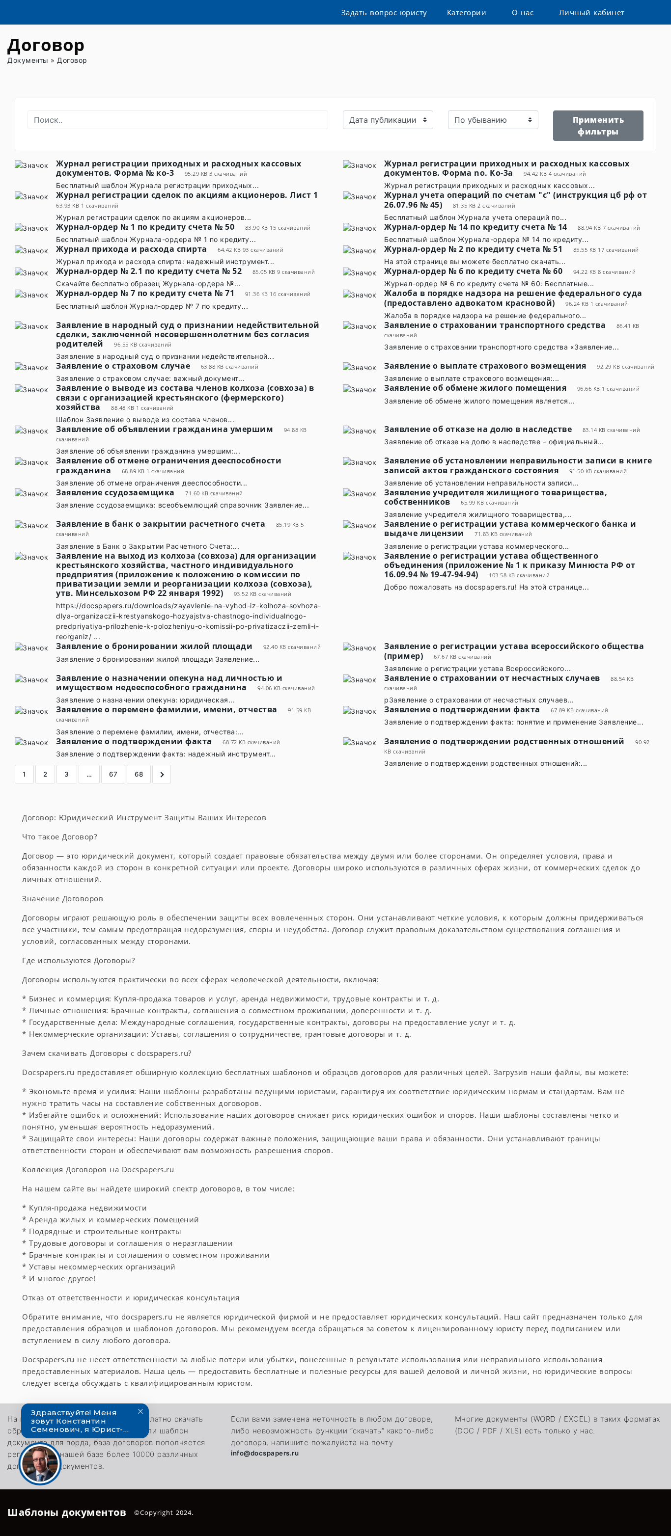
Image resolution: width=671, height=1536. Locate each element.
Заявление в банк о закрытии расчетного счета (160, 523)
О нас (523, 12)
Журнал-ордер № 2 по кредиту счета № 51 (473, 248)
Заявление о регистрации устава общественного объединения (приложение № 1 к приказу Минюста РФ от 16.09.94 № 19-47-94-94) (510, 565)
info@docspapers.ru (265, 1453)
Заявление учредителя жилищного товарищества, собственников (495, 497)
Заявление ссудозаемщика (115, 492)
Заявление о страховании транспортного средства (495, 325)
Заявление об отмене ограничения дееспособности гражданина (168, 465)
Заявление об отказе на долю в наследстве (478, 429)
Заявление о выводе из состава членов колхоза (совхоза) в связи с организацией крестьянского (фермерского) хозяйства (185, 397)
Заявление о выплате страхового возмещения (485, 365)
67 (113, 774)
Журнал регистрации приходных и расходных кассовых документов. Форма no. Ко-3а (507, 168)
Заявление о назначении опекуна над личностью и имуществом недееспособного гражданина (169, 683)
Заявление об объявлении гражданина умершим (164, 429)
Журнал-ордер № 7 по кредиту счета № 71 (145, 293)
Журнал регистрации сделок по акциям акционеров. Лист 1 (187, 194)
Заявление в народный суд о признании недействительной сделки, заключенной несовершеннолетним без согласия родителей (188, 334)
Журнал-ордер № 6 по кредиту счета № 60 (473, 271)
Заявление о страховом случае (123, 365)
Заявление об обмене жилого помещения (475, 387)
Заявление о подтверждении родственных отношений (504, 741)
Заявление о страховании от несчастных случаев (492, 678)
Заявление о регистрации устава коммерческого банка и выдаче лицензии (510, 528)
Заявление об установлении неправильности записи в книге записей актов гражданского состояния (518, 465)
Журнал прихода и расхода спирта (131, 248)
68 (139, 774)
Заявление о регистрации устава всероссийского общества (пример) (514, 651)
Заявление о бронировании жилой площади (154, 646)
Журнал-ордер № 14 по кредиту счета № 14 (475, 226)
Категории (467, 12)
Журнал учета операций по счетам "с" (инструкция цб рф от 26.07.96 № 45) (515, 199)
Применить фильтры (598, 125)
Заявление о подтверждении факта (462, 709)
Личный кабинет (592, 12)
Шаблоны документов (66, 1512)
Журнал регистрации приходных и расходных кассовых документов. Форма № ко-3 (179, 168)
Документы (28, 60)
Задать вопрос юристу (384, 12)
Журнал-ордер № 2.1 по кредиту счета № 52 (149, 271)
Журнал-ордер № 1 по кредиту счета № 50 (145, 226)
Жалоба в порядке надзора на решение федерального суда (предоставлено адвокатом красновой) (513, 298)
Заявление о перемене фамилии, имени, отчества (167, 709)
